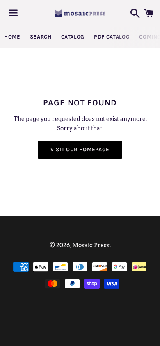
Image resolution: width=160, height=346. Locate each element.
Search (41, 37)
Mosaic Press (91, 245)
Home (12, 37)
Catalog (73, 37)
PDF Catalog (112, 37)
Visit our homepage (80, 149)
